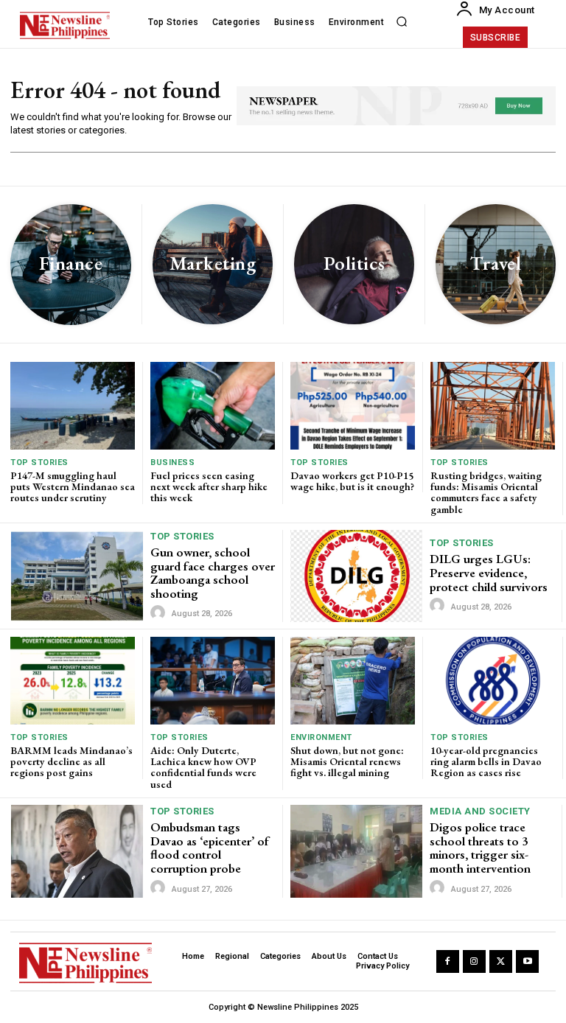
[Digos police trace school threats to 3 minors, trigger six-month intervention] (356, 851)
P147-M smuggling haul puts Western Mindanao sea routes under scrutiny (72, 487)
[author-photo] (160, 613)
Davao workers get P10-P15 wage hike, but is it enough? (352, 481)
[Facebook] (447, 961)
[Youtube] (527, 961)
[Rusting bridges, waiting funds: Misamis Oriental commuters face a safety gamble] (492, 405)
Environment (321, 737)
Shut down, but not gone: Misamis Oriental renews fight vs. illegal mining (347, 762)
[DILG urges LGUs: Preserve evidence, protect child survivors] (356, 576)
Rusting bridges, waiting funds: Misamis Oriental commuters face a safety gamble (486, 492)
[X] (500, 961)
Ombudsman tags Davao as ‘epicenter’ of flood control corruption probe (209, 847)
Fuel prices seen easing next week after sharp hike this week (209, 487)
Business (172, 462)
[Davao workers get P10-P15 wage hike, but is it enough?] (352, 405)
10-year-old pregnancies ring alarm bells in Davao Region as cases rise (486, 762)
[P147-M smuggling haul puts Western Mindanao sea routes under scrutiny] (72, 405)
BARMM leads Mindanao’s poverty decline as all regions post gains (71, 762)
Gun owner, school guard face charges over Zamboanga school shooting (212, 572)
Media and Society (480, 811)
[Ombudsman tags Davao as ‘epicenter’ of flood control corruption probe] (77, 851)
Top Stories (39, 462)
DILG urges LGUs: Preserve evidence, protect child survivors (489, 572)
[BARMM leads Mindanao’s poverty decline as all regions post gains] (72, 680)
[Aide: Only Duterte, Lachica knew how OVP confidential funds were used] (212, 680)
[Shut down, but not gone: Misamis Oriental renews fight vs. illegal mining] (352, 680)
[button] (401, 22)
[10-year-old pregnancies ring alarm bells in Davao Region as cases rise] (492, 680)
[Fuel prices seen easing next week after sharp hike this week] (212, 405)
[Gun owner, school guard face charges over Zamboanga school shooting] (77, 576)
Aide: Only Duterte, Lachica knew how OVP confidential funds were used (203, 767)
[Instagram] (474, 961)
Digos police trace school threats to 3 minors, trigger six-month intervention (480, 847)
